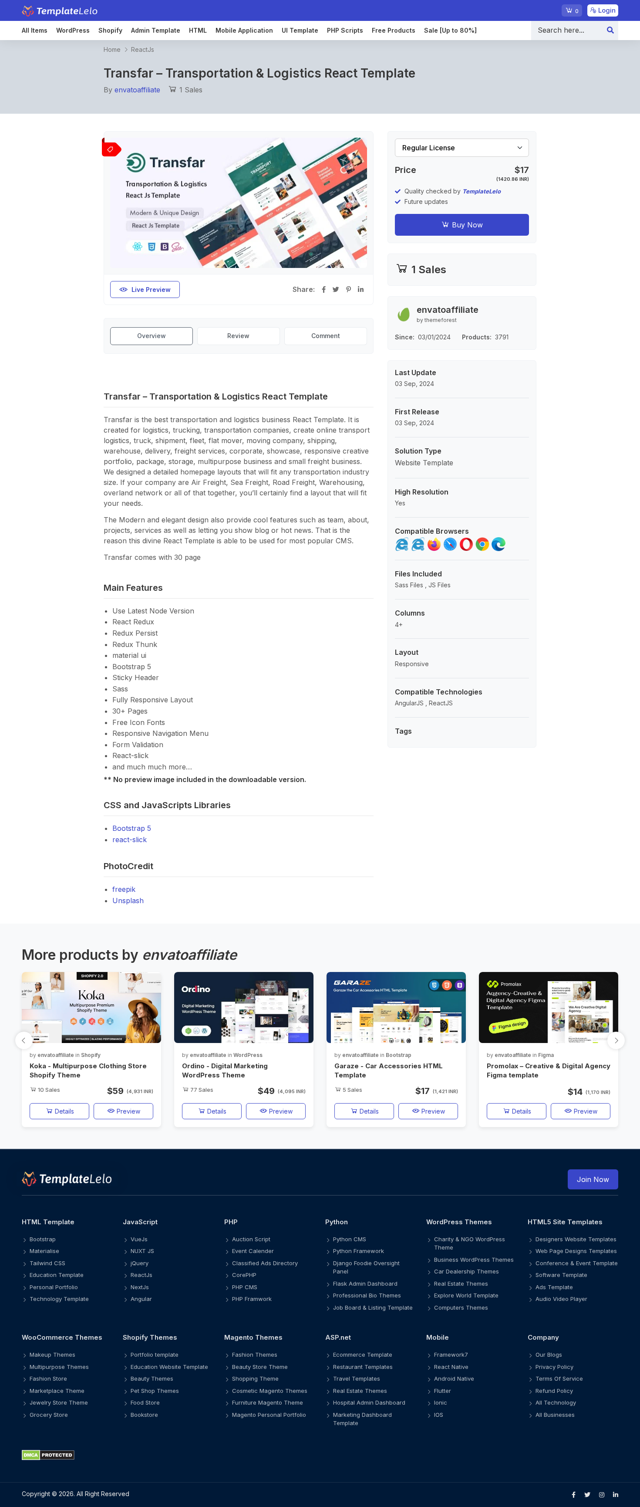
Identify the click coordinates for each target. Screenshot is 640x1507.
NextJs (140, 1286)
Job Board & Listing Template (373, 1307)
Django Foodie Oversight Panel (366, 1267)
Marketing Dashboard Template (362, 1419)
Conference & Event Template (577, 1263)
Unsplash (128, 900)
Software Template (561, 1274)
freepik (123, 889)
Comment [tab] (325, 335)
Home (112, 49)
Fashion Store (48, 1378)
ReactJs (142, 49)
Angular (141, 1298)
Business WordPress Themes (474, 1259)
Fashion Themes (254, 1354)
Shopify (110, 30)
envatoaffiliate (137, 89)
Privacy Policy (554, 1366)
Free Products (393, 30)
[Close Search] (610, 30)
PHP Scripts (345, 30)
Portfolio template (155, 1354)
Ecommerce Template (362, 1354)
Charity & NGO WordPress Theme (469, 1243)
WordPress (73, 30)
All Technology (556, 1402)
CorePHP (244, 1274)
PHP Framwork (252, 1298)
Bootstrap (398, 1055)
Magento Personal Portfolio (269, 1414)
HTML (198, 30)
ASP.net (338, 1337)
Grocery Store (49, 1414)
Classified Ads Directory (265, 1263)
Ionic (440, 1402)
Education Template (57, 1274)
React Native (451, 1366)
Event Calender (253, 1250)
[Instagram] (601, 1495)
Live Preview (151, 289)
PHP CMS (244, 1286)
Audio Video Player (561, 1298)
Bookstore (144, 1414)
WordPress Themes (459, 1222)
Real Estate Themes (461, 1283)
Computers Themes (461, 1307)
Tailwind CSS (47, 1263)
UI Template (300, 30)
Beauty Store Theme (260, 1366)
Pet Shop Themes (155, 1390)
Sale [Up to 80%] (450, 30)
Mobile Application (244, 30)
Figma (546, 1055)
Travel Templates (356, 1378)
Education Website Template (169, 1366)
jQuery (139, 1263)
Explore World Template (466, 1295)
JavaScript (140, 1222)
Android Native (454, 1378)
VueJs (139, 1239)
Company (543, 1337)
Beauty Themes (152, 1378)
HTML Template (48, 1222)
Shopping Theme (255, 1378)
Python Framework (358, 1250)
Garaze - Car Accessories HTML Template (388, 1070)
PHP (231, 1222)
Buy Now (466, 224)
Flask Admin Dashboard (365, 1283)
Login (606, 10)
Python (336, 1222)
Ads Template (554, 1286)
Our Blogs (549, 1354)
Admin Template (155, 30)
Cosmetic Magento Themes (269, 1390)
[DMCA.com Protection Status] (320, 1454)
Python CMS (349, 1239)
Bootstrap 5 (131, 828)
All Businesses (555, 1414)
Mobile (437, 1337)
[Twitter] (587, 1495)
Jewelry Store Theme (59, 1402)
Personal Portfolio (54, 1286)
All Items (34, 30)
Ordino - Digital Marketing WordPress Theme (225, 1070)
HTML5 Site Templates (565, 1222)
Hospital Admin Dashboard (369, 1402)
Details (63, 1111)
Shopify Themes (150, 1337)
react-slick (129, 839)
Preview (127, 1111)
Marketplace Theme (57, 1390)
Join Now (593, 1179)
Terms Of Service (559, 1378)
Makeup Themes (52, 1354)
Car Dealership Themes (466, 1271)
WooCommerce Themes (62, 1337)
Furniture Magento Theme (267, 1402)
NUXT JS (142, 1250)
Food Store (145, 1402)
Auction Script (251, 1239)
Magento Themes (253, 1337)
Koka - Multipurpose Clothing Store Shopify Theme (88, 1070)
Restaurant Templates (363, 1366)
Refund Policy (554, 1390)
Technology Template (59, 1298)
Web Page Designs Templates (576, 1250)
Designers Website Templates (576, 1239)
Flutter (442, 1390)
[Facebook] (574, 1495)
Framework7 (451, 1354)
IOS (438, 1414)
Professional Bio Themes (367, 1295)
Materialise (44, 1250)
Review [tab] (238, 335)
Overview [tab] (151, 335)
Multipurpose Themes (59, 1366)
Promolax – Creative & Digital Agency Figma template (548, 1070)
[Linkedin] (615, 1495)
